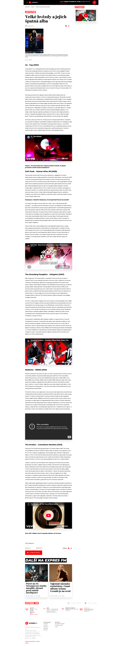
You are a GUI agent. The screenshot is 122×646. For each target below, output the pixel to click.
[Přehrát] (94, 2)
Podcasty (45, 626)
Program (45, 623)
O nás (56, 626)
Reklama (45, 628)
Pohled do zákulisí (76, 603)
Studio (79, 7)
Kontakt (45, 629)
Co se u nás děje (92, 603)
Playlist (45, 625)
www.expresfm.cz (89, 609)
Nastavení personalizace (30, 641)
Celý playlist (63, 3)
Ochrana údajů (59, 625)
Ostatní (57, 622)
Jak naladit (47, 622)
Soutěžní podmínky (60, 623)
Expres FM (68, 609)
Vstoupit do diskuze (35, 552)
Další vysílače (34, 614)
